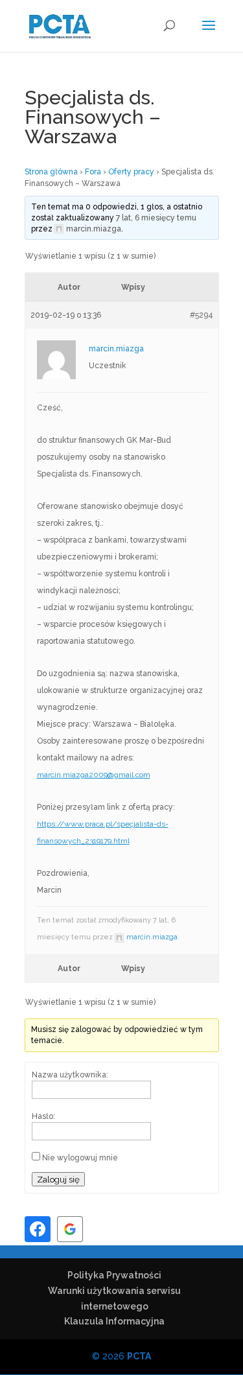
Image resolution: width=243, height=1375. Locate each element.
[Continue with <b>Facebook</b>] (38, 1229)
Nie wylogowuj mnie (80, 1157)
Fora (93, 171)
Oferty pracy (131, 171)
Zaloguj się (58, 1179)
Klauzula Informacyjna (114, 1321)
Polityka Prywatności (114, 1275)
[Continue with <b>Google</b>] (70, 1229)
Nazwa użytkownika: (70, 1074)
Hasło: (43, 1116)
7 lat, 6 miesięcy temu (156, 217)
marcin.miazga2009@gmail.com (93, 774)
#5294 (201, 315)
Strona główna (51, 171)
